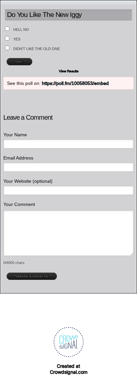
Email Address (18, 158)
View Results (68, 71)
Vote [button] (19, 61)
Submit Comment (31, 276)
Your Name (15, 134)
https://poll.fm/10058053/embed (75, 83)
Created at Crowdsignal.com (68, 369)
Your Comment (19, 204)
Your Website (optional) (28, 181)
